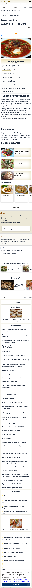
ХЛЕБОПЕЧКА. (5, 1)
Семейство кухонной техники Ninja (12, 378)
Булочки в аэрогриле (9, 556)
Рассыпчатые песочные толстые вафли (14, 442)
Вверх (2, 247)
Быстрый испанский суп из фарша (12, 480)
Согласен (16, 584)
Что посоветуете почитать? (10, 381)
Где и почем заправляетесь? (10, 391)
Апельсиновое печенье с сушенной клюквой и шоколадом (16, 320)
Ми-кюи (5, 564)
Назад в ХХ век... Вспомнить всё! (12, 402)
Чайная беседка (6, 351)
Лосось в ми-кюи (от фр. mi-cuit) (12, 430)
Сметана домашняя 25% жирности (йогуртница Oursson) (13, 507)
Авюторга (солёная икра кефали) (13, 552)
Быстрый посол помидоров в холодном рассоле (16, 529)
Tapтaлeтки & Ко (7, 438)
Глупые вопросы (7, 450)
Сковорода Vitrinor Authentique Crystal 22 (14, 453)
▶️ (16, 33)
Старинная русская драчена (10, 423)
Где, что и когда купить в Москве (12, 488)
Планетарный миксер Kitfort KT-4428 (13, 427)
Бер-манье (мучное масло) (10, 470)
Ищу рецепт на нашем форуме (11, 457)
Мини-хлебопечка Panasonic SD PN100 (13, 355)
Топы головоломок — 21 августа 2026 (13, 467)
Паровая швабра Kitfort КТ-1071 (11, 484)
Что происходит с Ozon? (9, 434)
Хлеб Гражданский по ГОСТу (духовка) (13, 446)
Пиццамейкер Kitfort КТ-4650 (10, 374)
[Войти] (14, 1)
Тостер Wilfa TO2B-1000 (9, 395)
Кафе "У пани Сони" (8, 398)
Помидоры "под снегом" (9, 370)
